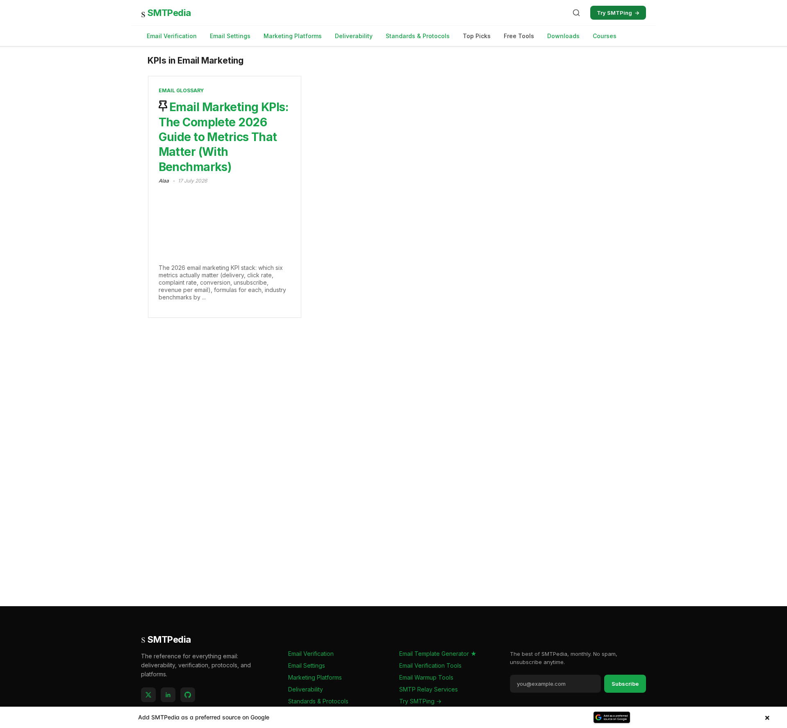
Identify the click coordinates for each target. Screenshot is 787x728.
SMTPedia (166, 12)
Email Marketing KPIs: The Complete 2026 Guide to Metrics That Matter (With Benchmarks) (224, 137)
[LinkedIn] (168, 694)
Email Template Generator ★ (438, 653)
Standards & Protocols (418, 35)
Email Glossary (181, 90)
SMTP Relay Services (428, 689)
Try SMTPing (618, 12)
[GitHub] (187, 694)
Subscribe (625, 683)
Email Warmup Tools (426, 677)
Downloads (563, 35)
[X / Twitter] (148, 694)
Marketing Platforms (293, 35)
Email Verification (172, 35)
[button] (393, 717)
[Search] (576, 12)
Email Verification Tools (430, 665)
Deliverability (354, 35)
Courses (604, 35)
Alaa (164, 181)
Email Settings (230, 35)
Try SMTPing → (420, 701)
